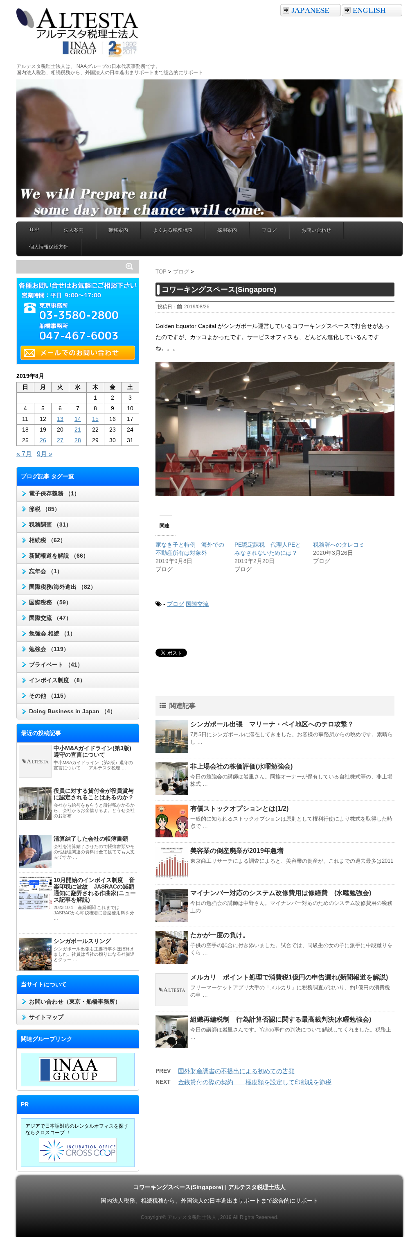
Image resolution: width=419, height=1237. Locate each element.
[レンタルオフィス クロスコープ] (77, 1150)
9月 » (44, 453)
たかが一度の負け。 (219, 935)
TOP (34, 230)
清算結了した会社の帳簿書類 (91, 838)
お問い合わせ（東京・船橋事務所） (75, 1001)
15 (95, 419)
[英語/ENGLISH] (372, 10)
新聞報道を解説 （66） (59, 555)
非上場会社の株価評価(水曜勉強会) (241, 766)
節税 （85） (44, 509)
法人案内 (73, 230)
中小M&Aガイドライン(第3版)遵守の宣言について (92, 751)
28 (77, 440)
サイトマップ (46, 1017)
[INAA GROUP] (77, 1069)
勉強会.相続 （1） (52, 633)
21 (77, 429)
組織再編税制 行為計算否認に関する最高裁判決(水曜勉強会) (280, 1019)
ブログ (269, 230)
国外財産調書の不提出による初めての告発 (236, 1070)
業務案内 (118, 230)
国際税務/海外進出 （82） (62, 586)
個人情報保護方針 (48, 247)
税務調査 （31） (50, 524)
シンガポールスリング (82, 941)
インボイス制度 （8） (57, 680)
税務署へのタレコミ (339, 544)
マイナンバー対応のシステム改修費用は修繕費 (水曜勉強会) (280, 892)
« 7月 (24, 453)
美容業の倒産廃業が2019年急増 (237, 850)
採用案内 (227, 230)
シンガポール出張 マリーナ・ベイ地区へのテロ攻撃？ (272, 724)
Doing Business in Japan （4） (72, 711)
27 (60, 440)
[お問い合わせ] (79, 353)
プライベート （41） (56, 664)
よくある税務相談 (172, 230)
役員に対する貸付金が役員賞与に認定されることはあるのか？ (94, 794)
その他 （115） (49, 695)
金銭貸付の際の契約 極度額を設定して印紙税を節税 (254, 1082)
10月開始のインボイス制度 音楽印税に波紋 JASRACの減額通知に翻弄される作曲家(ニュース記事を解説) (95, 890)
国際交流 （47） (50, 618)
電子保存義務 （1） (54, 493)
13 (60, 419)
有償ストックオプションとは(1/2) (239, 808)
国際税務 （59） (50, 602)
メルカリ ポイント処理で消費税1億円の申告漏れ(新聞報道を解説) (289, 977)
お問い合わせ (316, 230)
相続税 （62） (47, 540)
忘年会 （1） (46, 571)
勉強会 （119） (49, 649)
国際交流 (197, 604)
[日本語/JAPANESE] (310, 10)
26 (43, 440)
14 (77, 419)
